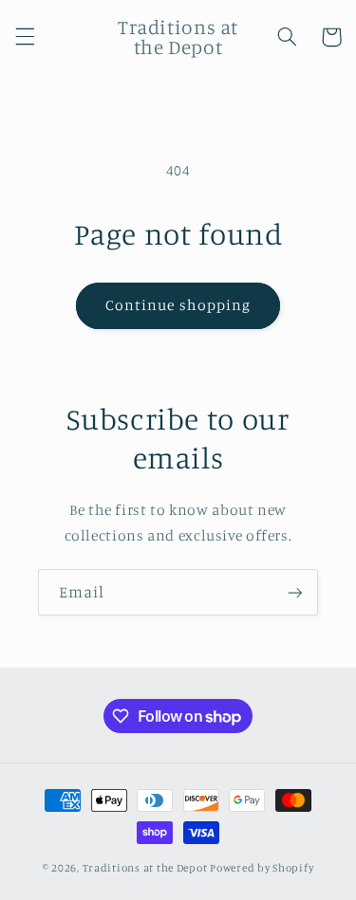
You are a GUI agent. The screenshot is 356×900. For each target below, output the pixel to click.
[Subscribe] (295, 592)
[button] (25, 37)
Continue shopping (178, 305)
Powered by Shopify (261, 867)
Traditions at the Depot (145, 867)
